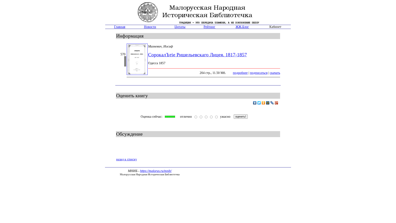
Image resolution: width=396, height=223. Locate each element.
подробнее (240, 73)
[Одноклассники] (263, 103)
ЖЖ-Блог (242, 26)
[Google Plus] (276, 103)
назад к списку (126, 159)
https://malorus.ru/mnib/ (156, 171)
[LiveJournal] (272, 103)
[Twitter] (259, 103)
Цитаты (179, 26)
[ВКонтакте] (255, 103)
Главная (119, 26)
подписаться (259, 73)
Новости (150, 26)
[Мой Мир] (268, 103)
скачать (275, 73)
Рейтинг (209, 26)
